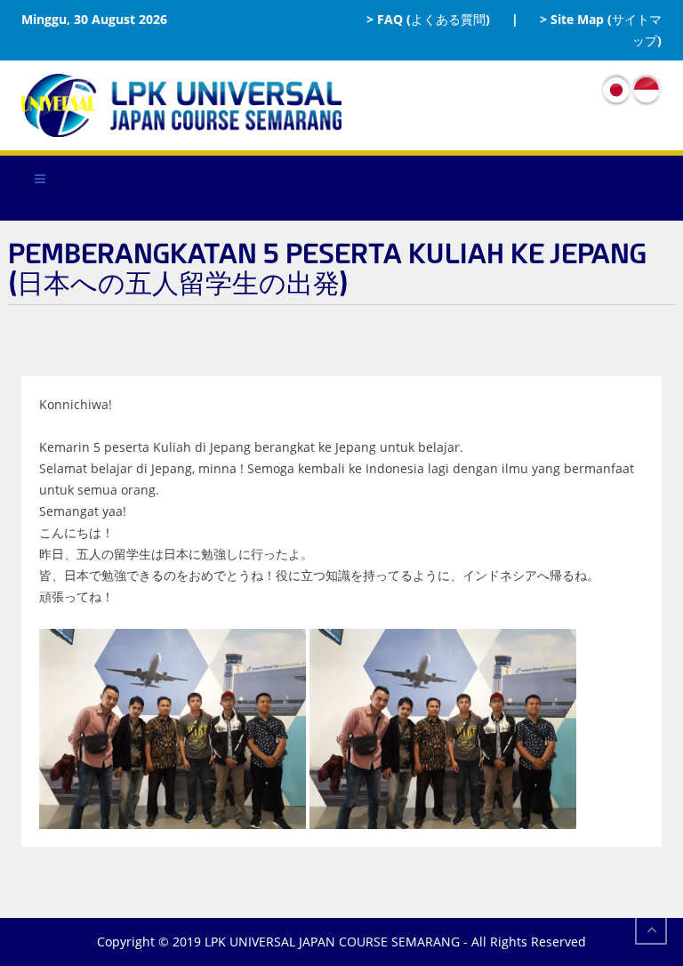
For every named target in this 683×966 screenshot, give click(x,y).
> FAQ (384, 19)
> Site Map (572, 19)
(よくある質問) (448, 19)
